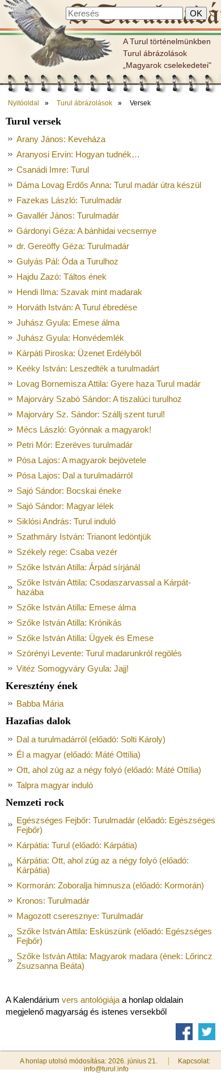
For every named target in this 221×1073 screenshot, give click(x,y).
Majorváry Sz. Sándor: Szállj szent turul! (90, 414)
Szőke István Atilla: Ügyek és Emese (85, 638)
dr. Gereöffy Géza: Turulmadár (72, 246)
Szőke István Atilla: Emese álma (76, 607)
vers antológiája (91, 999)
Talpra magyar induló (54, 785)
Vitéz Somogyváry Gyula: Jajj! (72, 668)
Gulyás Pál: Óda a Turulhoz (67, 261)
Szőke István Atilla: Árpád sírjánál (78, 567)
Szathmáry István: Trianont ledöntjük (83, 536)
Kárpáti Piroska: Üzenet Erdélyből (78, 353)
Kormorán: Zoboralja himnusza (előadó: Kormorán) (110, 885)
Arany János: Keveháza (60, 139)
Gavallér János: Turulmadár (67, 215)
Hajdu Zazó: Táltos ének (61, 276)
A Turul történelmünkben (167, 41)
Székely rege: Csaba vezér (66, 552)
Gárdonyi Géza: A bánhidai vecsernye (86, 231)
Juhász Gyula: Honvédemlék (70, 338)
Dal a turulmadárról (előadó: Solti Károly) (90, 739)
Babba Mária (39, 703)
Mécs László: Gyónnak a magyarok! (83, 429)
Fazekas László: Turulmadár (69, 200)
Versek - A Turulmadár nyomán (143, 15)
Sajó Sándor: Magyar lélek (65, 506)
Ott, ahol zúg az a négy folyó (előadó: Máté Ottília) (108, 770)
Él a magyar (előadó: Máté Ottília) (78, 754)
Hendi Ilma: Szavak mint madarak (79, 292)
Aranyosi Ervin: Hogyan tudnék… (78, 154)
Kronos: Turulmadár (53, 900)
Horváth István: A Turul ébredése (76, 307)
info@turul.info (106, 1069)
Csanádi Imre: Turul (52, 169)
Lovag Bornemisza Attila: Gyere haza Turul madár (108, 383)
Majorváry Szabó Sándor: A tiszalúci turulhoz (99, 399)
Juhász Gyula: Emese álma (68, 322)
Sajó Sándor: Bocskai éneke (68, 490)
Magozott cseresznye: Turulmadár (79, 916)
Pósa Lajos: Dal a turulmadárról (74, 475)
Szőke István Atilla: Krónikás (69, 622)
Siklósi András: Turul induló (66, 521)
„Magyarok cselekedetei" (167, 65)
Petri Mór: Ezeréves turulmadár (74, 445)
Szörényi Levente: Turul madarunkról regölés (99, 653)
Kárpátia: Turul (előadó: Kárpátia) (76, 845)
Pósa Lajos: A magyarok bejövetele (81, 460)
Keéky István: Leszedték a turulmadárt (87, 368)
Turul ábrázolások (155, 53)
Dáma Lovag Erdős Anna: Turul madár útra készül (108, 185)
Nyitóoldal (23, 103)
